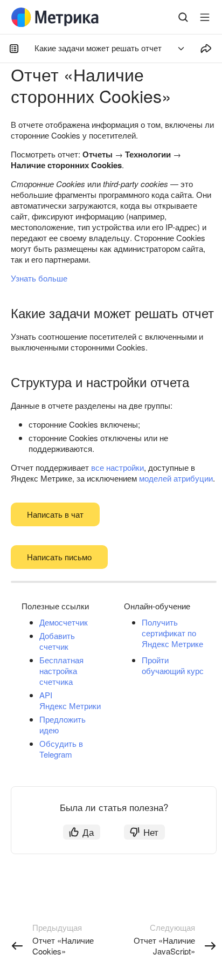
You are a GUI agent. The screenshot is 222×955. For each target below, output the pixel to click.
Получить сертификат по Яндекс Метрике (172, 632)
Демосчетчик (63, 622)
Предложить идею (62, 724)
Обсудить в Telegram (61, 749)
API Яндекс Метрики (70, 700)
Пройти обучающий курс (173, 665)
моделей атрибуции (176, 478)
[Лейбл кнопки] (205, 17)
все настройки (117, 467)
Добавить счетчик (57, 641)
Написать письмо (59, 556)
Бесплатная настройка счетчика (61, 670)
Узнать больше (39, 278)
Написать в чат (55, 514)
